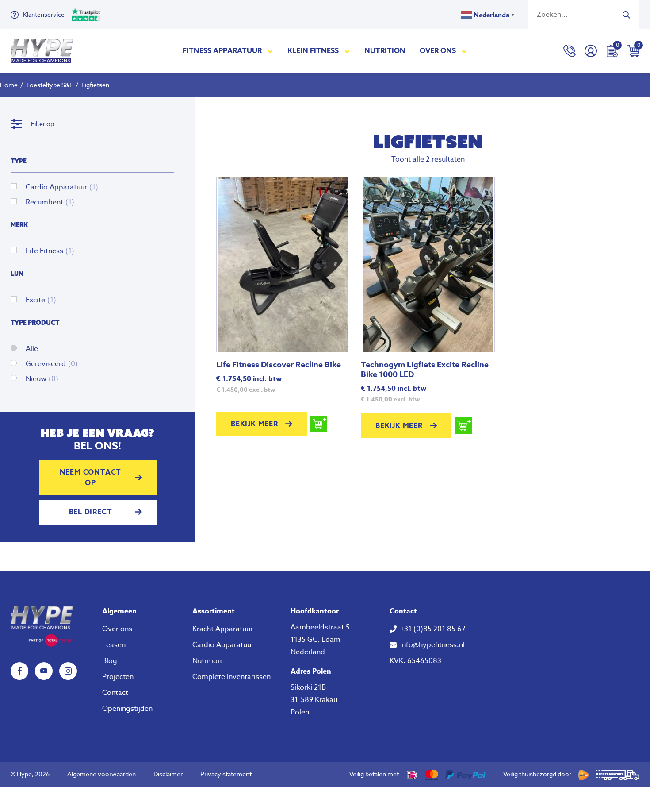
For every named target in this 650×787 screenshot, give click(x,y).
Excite (41, 300)
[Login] (591, 51)
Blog (109, 661)
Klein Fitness (313, 51)
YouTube (44, 671)
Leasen (114, 645)
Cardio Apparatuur (62, 187)
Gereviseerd (52, 364)
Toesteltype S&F (49, 85)
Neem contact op (91, 477)
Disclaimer (168, 774)
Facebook (19, 671)
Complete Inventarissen (231, 676)
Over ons (438, 51)
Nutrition (384, 51)
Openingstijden (127, 708)
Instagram (68, 671)
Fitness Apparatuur (222, 51)
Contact (115, 692)
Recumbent (50, 202)
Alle (32, 348)
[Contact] (569, 51)
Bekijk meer (254, 424)
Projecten (118, 676)
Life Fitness (50, 251)
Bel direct (90, 512)
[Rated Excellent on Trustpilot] (86, 14)
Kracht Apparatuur (222, 629)
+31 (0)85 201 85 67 (433, 629)
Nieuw (42, 379)
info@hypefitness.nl (432, 645)
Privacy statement (226, 774)
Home (9, 85)
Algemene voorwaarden (101, 774)
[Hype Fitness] (42, 51)
